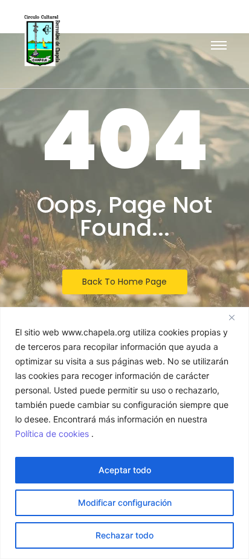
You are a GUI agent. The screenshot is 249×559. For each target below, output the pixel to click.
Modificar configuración (125, 502)
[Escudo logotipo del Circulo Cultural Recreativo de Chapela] (42, 40)
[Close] (236, 317)
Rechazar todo (124, 535)
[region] (124, 433)
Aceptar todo (125, 470)
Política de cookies (53, 433)
